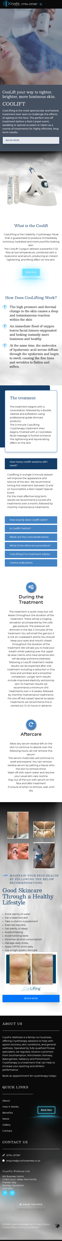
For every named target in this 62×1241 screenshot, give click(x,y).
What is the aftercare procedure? (30, 545)
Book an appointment (15, 1076)
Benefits (7, 1113)
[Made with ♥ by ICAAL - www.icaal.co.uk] (57, 1226)
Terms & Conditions (29, 1227)
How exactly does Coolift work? (29, 520)
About (6, 1101)
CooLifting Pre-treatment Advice (30, 554)
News (5, 1119)
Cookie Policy (9, 1227)
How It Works (10, 1107)
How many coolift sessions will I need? (29, 464)
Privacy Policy (41, 1224)
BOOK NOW (12, 140)
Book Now (31, 272)
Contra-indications (21, 563)
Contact (7, 1131)
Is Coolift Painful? (20, 528)
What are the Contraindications (29, 537)
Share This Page (33, 1205)
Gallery (6, 1125)
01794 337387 (29, 4)
